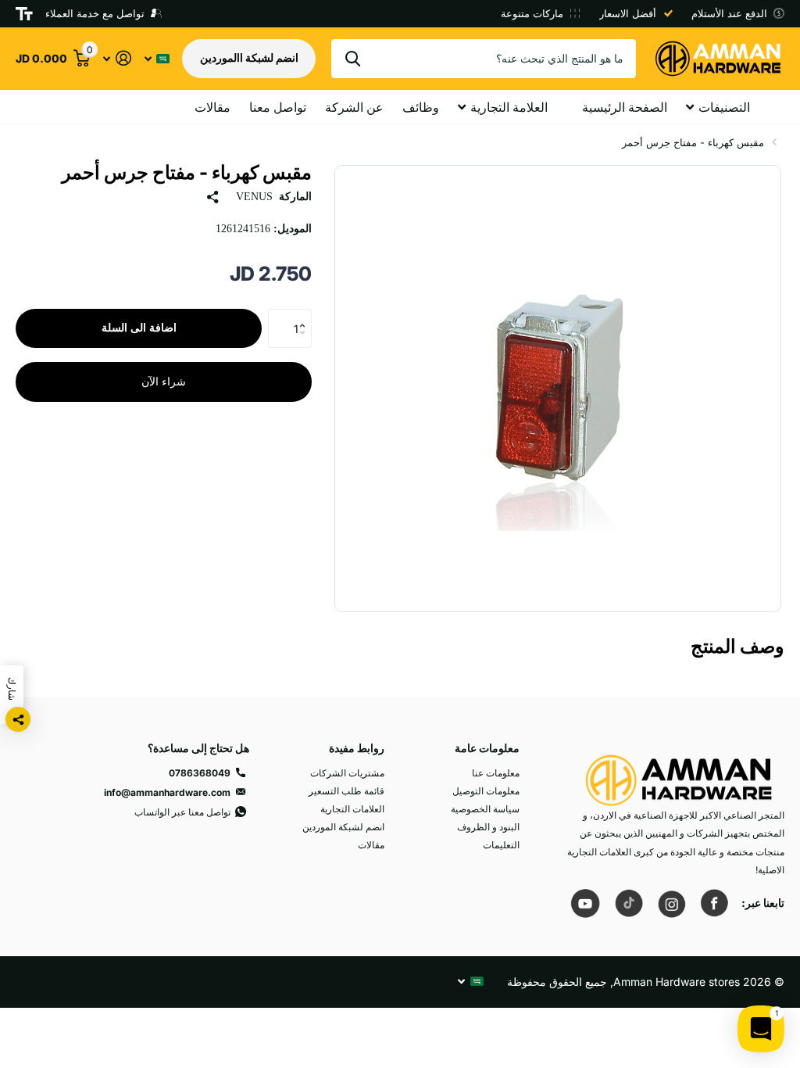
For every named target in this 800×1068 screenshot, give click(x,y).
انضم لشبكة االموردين (249, 57)
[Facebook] (714, 903)
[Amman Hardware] (678, 773)
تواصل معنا (277, 107)
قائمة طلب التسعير (346, 791)
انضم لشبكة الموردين (343, 827)
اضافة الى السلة (139, 328)
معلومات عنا (496, 773)
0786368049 (199, 773)
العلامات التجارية (352, 809)
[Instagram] (671, 903)
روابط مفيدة (356, 747)
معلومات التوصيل (486, 791)
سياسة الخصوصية (485, 809)
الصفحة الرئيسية (624, 107)
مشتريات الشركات (347, 773)
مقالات (212, 107)
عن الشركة (354, 107)
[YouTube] (585, 903)
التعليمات (501, 845)
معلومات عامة (487, 747)
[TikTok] (628, 903)
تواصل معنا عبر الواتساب (182, 812)
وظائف (420, 107)
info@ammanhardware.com (167, 792)
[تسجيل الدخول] (116, 58)
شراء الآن (163, 382)
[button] (306, 314)
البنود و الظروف (488, 827)
